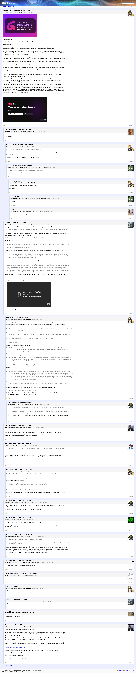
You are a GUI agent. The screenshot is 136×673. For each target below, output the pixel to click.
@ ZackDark (44, 182)
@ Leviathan (40, 146)
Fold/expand (132, 6)
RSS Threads (127, 670)
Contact (132, 670)
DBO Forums (8, 3)
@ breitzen (43, 131)
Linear (126, 6)
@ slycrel (46, 536)
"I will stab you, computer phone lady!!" (15, 647)
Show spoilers (120, 6)
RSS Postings (121, 670)
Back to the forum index (8, 6)
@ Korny (40, 319)
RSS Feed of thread (130, 666)
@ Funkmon (40, 588)
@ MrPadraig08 (41, 471)
